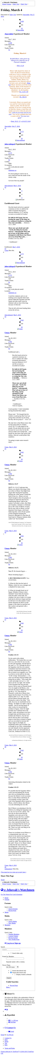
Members (7, 925)
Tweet (3, 880)
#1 (5, 128)
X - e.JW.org (14, 1020)
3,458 (22, 21)
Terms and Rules (10, 1048)
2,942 (22, 320)
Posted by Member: (8, 956)
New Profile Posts (13, 939)
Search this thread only (19, 970)
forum (2, 1035)
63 (22, 28)
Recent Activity (13, 938)
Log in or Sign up (13, 943)
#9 (5, 867)
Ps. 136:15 (23, 97)
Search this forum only (19, 972)
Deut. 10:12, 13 (15, 121)
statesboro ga (12, 170)
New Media (12, 923)
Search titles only (17, 953)
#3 (5, 249)
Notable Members (13, 934)
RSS (6, 1045)
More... (8, 987)
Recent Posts (12, 910)
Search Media (12, 921)
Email (12, 1031)
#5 (5, 449)
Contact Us (8, 1038)
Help (6, 1040)
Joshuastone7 (9, 869)
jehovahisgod (10, 144)
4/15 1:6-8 (25, 121)
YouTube (13, 1022)
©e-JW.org (10, 1035)
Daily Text (13, 14)
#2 (5, 187)
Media (6, 912)
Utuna (6, 250)
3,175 (22, 131)
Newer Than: (6, 965)
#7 (5, 620)
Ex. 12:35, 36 (24, 92)
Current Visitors (13, 936)
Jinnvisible (26, 14)
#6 (5, 532)
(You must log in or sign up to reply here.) (13, 872)
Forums (7, 899)
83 (22, 138)
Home (6, 898)
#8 (5, 747)
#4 (5, 317)
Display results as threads (23, 974)
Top (6, 1043)
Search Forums (13, 909)
